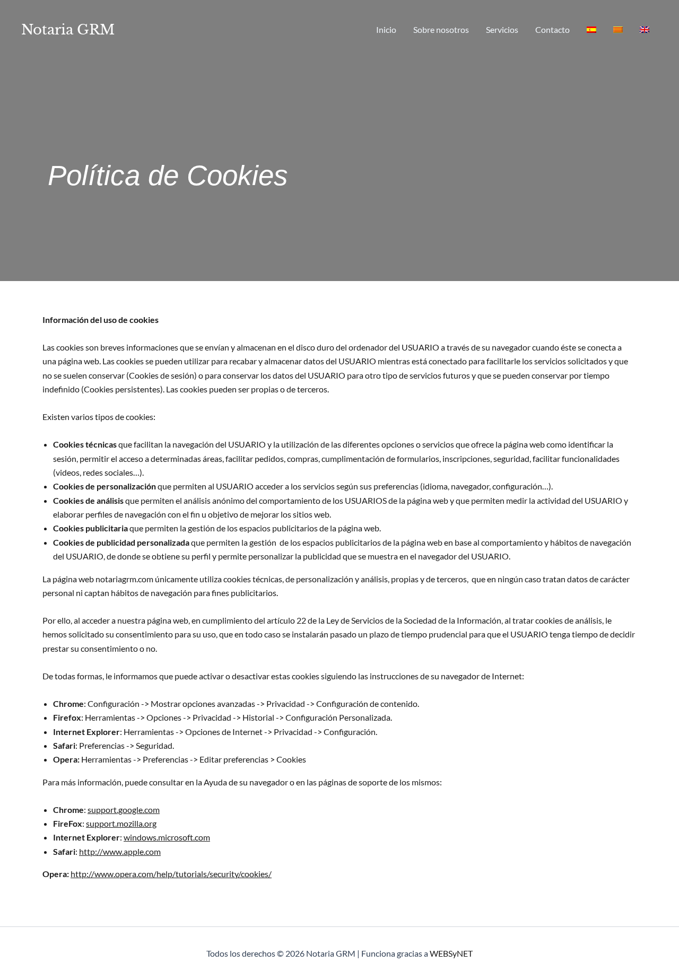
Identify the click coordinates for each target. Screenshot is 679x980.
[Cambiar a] (591, 29)
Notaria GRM (68, 29)
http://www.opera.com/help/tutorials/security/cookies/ (171, 874)
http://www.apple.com (120, 851)
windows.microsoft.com (167, 837)
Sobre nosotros (441, 29)
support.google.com (124, 809)
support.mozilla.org (121, 823)
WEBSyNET (451, 953)
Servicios (502, 29)
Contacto (552, 29)
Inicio (386, 29)
